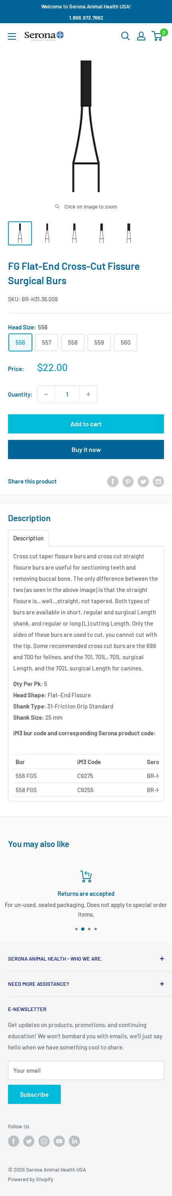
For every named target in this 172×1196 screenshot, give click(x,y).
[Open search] (125, 36)
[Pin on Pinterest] (128, 481)
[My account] (141, 36)
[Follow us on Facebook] (13, 1141)
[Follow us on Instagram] (44, 1141)
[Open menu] (12, 36)
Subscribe (34, 1094)
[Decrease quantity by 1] (46, 394)
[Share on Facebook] (112, 481)
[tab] (28, 538)
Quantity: (20, 394)
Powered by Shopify (30, 1179)
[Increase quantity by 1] (88, 394)
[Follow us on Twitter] (28, 1141)
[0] (157, 36)
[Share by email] (158, 481)
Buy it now (86, 449)
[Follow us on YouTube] (59, 1141)
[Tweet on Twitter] (143, 481)
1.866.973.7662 (86, 17)
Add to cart (86, 423)
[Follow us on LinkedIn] (74, 1141)
